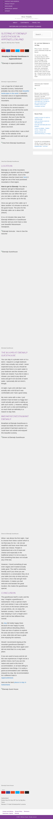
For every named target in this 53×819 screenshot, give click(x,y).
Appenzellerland (7, 678)
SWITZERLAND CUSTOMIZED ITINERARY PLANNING (25, 26)
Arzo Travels (26, 17)
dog (5, 623)
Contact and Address (12, 1)
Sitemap (7, 11)
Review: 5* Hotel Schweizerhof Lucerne (13, 804)
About (15, 22)
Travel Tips (36, 22)
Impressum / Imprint (11, 8)
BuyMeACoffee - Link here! (41, 146)
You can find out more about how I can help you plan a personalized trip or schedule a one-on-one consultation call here (42, 103)
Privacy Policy (9, 3)
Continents (25, 22)
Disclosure (8, 6)
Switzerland (4, 798)
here (25, 177)
